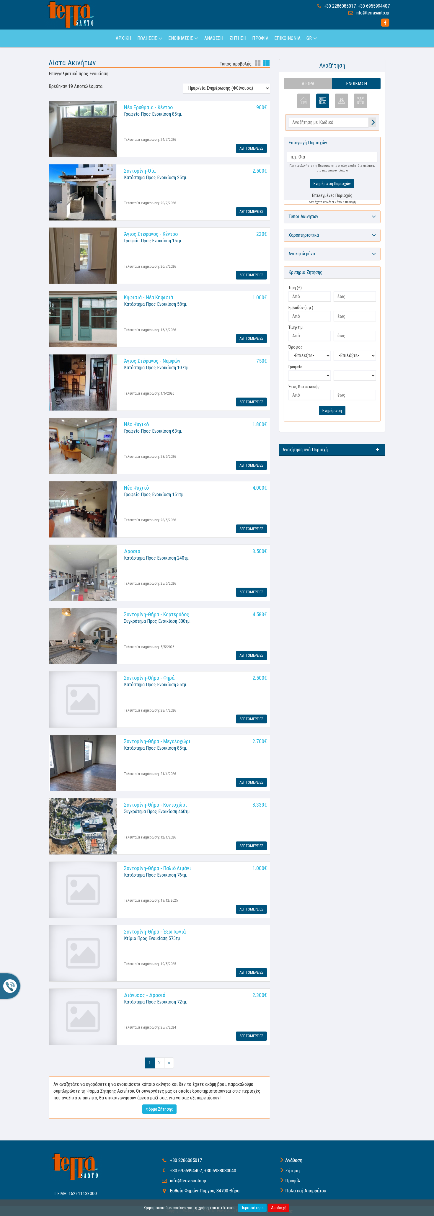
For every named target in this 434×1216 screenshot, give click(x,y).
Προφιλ (260, 38)
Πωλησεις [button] (148, 38)
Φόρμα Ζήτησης (159, 1109)
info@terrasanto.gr (373, 13)
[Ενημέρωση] (372, 122)
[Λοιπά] (360, 101)
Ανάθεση (293, 1160)
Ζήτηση (292, 1170)
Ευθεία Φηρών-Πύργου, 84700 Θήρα (204, 1191)
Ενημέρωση (332, 410)
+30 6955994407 (374, 6)
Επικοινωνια (287, 38)
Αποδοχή (278, 1207)
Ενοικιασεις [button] (181, 38)
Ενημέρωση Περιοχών (332, 183)
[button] (332, 217)
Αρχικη (123, 38)
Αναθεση (213, 38)
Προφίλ (292, 1181)
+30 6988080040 (220, 1170)
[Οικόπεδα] (341, 101)
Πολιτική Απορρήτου (305, 1191)
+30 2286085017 (340, 6)
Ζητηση (237, 38)
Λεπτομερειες (251, 148)
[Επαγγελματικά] (322, 101)
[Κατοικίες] (303, 101)
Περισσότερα (252, 1207)
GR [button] (309, 38)
